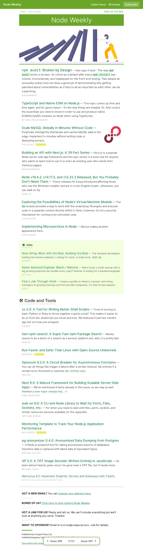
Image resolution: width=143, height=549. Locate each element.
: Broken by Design (47, 70)
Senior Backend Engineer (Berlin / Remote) (50, 267)
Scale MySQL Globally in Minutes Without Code (57, 128)
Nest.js (98, 152)
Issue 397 (87, 541)
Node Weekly (12, 4)
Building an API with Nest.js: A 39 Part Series (56, 152)
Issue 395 (56, 541)
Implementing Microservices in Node (49, 226)
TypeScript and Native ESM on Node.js (51, 103)
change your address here (74, 493)
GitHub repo (77, 371)
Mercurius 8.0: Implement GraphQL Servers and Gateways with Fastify (68, 476)
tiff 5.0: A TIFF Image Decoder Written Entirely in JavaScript (67, 461)
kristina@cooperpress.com (76, 525)
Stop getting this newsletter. (35, 543)
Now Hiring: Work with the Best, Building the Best (55, 253)
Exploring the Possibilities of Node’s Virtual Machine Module (67, 202)
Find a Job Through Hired (39, 281)
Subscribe (131, 4)
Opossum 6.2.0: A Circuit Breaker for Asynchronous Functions (69, 362)
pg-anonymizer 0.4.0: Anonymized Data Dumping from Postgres (70, 440)
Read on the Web (113, 11)
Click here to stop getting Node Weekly (66, 503)
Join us (96, 257)
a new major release (45, 391)
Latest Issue (98, 4)
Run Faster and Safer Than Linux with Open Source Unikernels (69, 350)
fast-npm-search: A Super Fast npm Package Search (62, 334)
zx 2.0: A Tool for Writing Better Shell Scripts (55, 309)
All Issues (114, 4)
